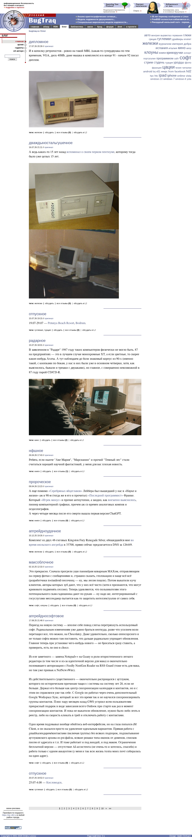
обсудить (49, 132)
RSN (55, 27)
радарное (37, 340)
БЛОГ (5, 35)
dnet (120, 27)
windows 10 (156, 79)
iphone (171, 75)
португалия (149, 58)
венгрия (155, 35)
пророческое (40, 482)
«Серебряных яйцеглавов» (65, 491)
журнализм (165, 43)
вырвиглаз (166, 35)
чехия (178, 67)
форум (109, 27)
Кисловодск (54, 782)
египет (187, 39)
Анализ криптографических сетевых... (97, 16)
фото (188, 62)
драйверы (177, 39)
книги (37, 471)
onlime (181, 75)
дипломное (38, 42)
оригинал (49, 46)
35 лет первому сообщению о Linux (169, 16)
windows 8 (180, 79)
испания (162, 48)
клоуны (43, 605)
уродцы (179, 62)
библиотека (77, 27)
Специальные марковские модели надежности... (102, 22)
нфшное (36, 451)
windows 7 (169, 79)
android (147, 71)
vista (188, 75)
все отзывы (64, 132)
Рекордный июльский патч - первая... (171, 22)
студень (159, 62)
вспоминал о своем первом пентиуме (90, 152)
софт (36, 605)
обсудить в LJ (80, 132)
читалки (186, 67)
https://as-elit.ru (9, 815)
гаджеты (19, 48)
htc (156, 75)
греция (152, 39)
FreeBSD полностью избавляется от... (170, 19)
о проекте (131, 27)
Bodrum (80, 323)
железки (38, 132)
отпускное (37, 314)
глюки (187, 35)
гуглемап (38, 330)
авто (147, 35)
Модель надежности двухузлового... (96, 19)
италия (173, 48)
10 (102, 808)
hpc (152, 76)
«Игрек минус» (51, 500)
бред (99, 27)
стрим (148, 62)
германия (177, 35)
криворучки (174, 52)
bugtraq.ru (34, 31)
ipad (162, 75)
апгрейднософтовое (46, 616)
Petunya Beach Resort (61, 323)
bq (154, 71)
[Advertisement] (167, 106)
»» (109, 808)
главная (35, 27)
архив (20, 44)
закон (90, 27)
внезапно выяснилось (122, 500)
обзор (46, 27)
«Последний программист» (105, 495)
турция (47, 330)
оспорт (187, 53)
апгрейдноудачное (45, 531)
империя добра (181, 43)
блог (64, 27)
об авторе (18, 51)
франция (157, 67)
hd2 (188, 71)
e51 (158, 71)
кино (36, 440)
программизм (164, 58)
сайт (176, 58)
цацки (168, 66)
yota (189, 79)
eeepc (164, 71)
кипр (188, 48)
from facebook (176, 71)
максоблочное (41, 562)
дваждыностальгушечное (51, 143)
